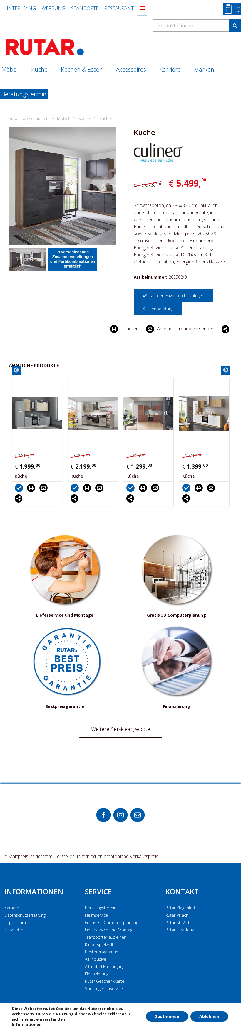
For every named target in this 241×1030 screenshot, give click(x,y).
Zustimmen (167, 1016)
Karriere (11, 908)
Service (98, 891)
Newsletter (14, 930)
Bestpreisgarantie (101, 952)
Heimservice (96, 915)
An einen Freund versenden (186, 328)
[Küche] (46, 413)
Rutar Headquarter (183, 930)
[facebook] (103, 815)
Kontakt (182, 891)
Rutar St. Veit (177, 922)
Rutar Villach (176, 915)
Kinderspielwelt (99, 944)
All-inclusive (95, 959)
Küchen (106, 118)
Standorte (84, 8)
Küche (84, 118)
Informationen (33, 891)
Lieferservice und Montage (110, 930)
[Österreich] (142, 8)
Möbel (63, 118)
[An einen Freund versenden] (53, 487)
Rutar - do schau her (29, 118)
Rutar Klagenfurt (180, 908)
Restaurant (119, 8)
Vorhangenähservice (104, 988)
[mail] (137, 815)
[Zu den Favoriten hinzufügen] (29, 487)
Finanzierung (96, 974)
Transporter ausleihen (105, 937)
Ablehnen (209, 1016)
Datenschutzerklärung (25, 915)
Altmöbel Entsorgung (104, 966)
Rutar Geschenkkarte (104, 981)
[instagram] (120, 815)
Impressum (15, 922)
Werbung (53, 8)
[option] (45, 441)
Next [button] (225, 370)
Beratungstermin (100, 908)
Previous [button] (16, 370)
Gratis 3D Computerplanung (111, 922)
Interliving (21, 8)
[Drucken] (41, 487)
